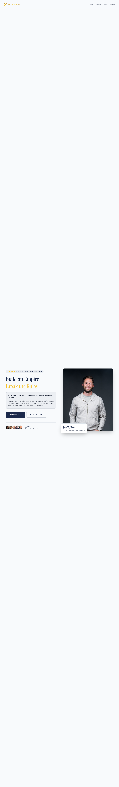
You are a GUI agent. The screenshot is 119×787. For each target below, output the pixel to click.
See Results (37, 415)
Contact (112, 4)
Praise (106, 4)
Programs (98, 4)
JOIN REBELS (14, 415)
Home (91, 4)
